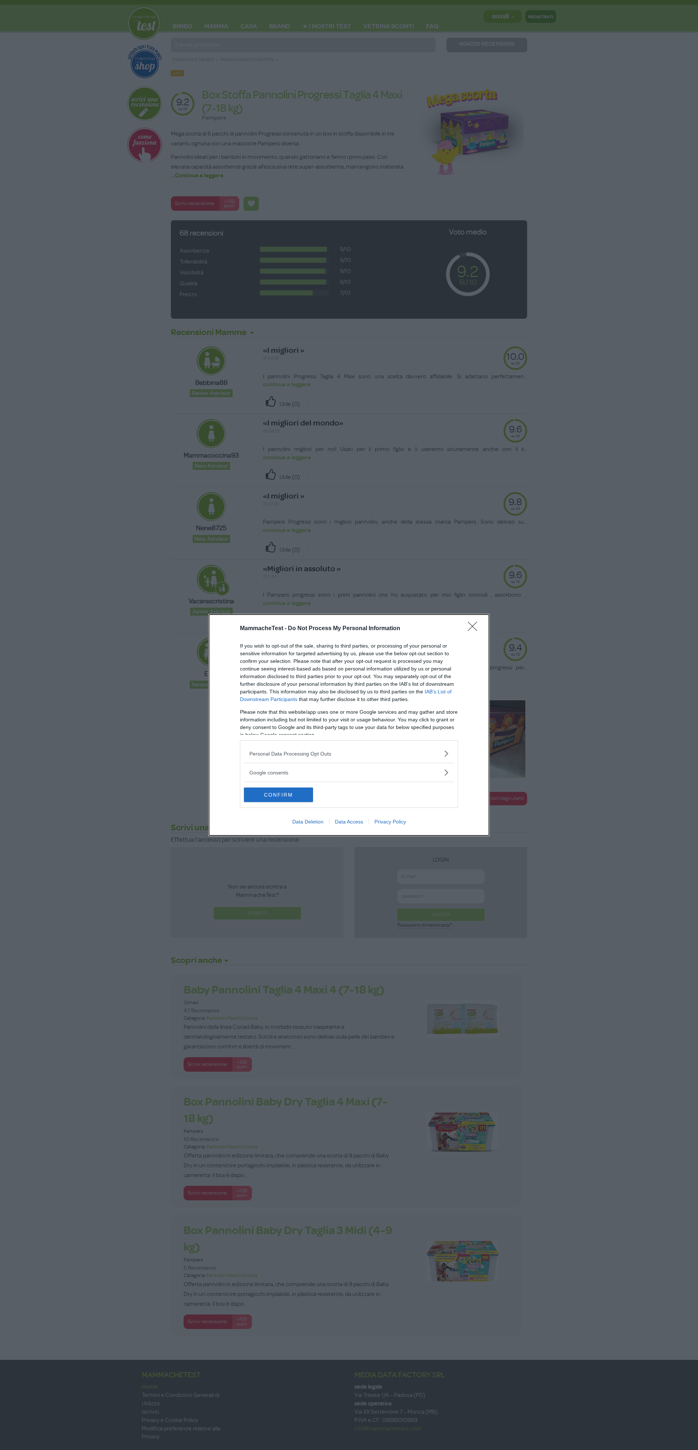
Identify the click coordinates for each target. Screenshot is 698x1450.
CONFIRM (278, 795)
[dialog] (349, 725)
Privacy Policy (390, 822)
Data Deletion (308, 822)
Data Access (349, 822)
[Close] (475, 629)
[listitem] (349, 753)
